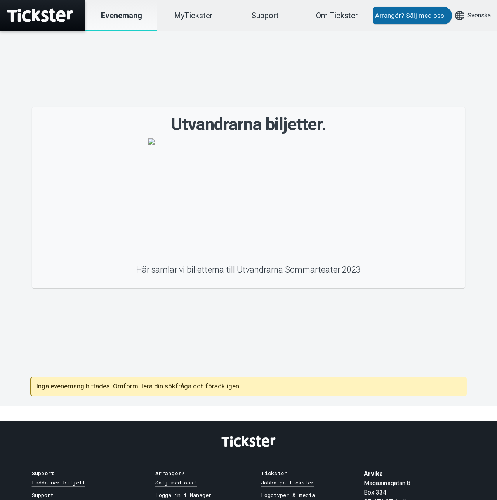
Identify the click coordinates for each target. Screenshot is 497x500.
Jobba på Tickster (287, 482)
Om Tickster (337, 15)
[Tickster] (42, 15)
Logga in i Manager (183, 494)
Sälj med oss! (176, 482)
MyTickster (193, 15)
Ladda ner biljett (58, 482)
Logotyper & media (288, 494)
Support (265, 15)
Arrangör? (410, 15)
